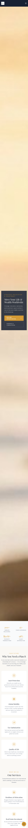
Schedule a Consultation (11, 324)
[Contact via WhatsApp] (24, 824)
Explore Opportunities (11, 318)
